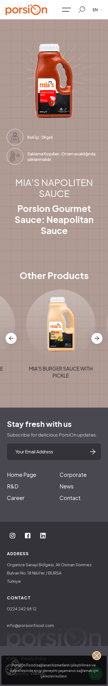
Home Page (21, 474)
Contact (70, 497)
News (67, 486)
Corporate (73, 474)
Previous (11, 338)
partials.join (93, 452)
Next (96, 338)
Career (16, 497)
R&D (12, 486)
